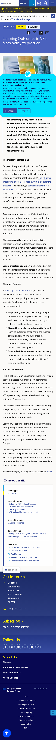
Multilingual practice (26, 704)
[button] (28, 32)
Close (53, 16)
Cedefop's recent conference (19, 290)
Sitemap (26, 728)
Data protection (26, 720)
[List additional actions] (27, 3)
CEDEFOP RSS (38, 646)
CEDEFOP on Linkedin (25, 646)
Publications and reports (15, 667)
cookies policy (43, 102)
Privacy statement (26, 716)
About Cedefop (10, 677)
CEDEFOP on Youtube (18, 646)
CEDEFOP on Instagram (31, 646)
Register (45, 3)
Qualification (16, 554)
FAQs (26, 696)
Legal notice (26, 724)
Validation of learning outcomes (24, 557)
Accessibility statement (26, 700)
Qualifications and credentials (21, 506)
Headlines (12, 493)
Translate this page (20, 19)
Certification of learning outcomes (25, 547)
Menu (52, 3)
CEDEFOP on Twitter (12, 646)
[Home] (6, 3)
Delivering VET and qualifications (22, 504)
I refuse (24, 111)
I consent (9, 110)
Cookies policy (26, 712)
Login (39, 3)
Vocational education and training (25, 560)
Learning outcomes (17, 509)
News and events (12, 672)
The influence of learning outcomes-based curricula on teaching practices (27, 181)
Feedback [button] (53, 713)
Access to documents (26, 708)
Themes (7, 662)
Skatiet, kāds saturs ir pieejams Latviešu (16, 11)
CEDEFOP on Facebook (5, 646)
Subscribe (11, 621)
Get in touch (14, 576)
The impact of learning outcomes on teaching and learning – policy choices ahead (27, 534)
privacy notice (19, 104)
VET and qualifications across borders (25, 512)
